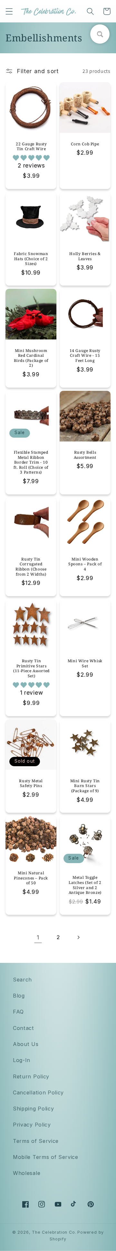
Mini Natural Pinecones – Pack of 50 (31, 878)
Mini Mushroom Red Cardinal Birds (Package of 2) (31, 358)
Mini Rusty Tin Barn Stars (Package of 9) (85, 785)
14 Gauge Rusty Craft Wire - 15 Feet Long (85, 355)
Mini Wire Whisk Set (85, 663)
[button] (9, 11)
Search (22, 979)
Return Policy (31, 1076)
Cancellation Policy (38, 1092)
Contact (23, 1028)
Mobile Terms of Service (45, 1157)
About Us (26, 1044)
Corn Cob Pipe (85, 144)
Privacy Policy (32, 1124)
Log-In (21, 1060)
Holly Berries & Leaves (85, 256)
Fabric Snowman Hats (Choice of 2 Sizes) (31, 258)
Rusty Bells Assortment (85, 455)
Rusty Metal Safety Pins (31, 783)
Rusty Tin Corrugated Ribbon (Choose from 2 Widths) (30, 567)
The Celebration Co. (54, 1232)
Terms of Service (36, 1141)
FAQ (18, 1011)
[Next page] (78, 938)
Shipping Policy (33, 1108)
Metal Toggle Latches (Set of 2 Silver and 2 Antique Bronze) (85, 885)
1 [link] (38, 937)
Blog (19, 995)
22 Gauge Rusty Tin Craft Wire (31, 146)
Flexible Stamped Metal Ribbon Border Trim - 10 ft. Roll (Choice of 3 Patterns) (31, 462)
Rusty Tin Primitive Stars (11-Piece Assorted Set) (31, 668)
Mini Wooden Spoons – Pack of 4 (85, 564)
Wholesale (26, 1173)
